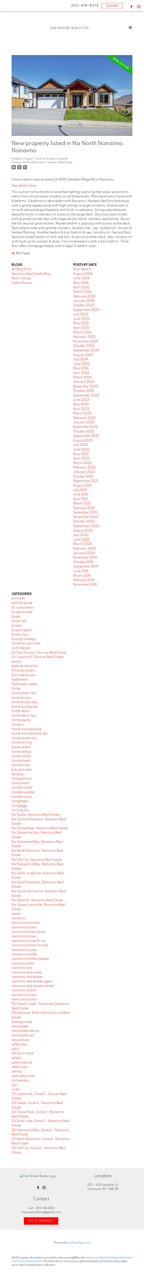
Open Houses (22, 282)
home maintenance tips (30, 733)
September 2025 (86, 310)
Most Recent (82, 269)
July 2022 (80, 445)
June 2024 (81, 364)
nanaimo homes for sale (30, 945)
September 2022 (86, 436)
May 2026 (81, 282)
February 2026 (84, 296)
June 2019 (80, 571)
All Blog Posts (21, 269)
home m (18, 724)
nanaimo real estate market (33, 986)
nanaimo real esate (26, 972)
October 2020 (84, 521)
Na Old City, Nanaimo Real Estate (37, 859)
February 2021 (84, 508)
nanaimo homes (24, 936)
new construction (24, 999)
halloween (20, 679)
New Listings (21, 278)
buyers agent (22, 630)
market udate (22, 787)
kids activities (22, 769)
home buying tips (25, 706)
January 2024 (84, 382)
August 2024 (83, 355)
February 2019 (84, 580)
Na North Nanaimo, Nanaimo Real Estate (47, 162)
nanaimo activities (26, 922)
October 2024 (83, 345)
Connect (112, 5)
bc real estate (22, 612)
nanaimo (18, 918)
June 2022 (81, 449)
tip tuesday (20, 1080)
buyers (17, 625)
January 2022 (84, 472)
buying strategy (24, 639)
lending (17, 774)
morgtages (20, 801)
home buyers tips (25, 702)
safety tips (19, 1044)
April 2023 (81, 409)
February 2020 (84, 548)
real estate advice (25, 1030)
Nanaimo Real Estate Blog (31, 273)
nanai (16, 913)
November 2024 (85, 341)
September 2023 (86, 395)
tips (14, 1085)
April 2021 (80, 499)
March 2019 (82, 575)
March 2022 (82, 463)
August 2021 (82, 485)
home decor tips (24, 715)
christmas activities (26, 643)
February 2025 (84, 336)
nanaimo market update (30, 958)
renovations (21, 1040)
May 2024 (81, 368)
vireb (15, 1089)
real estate (20, 1026)
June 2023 (81, 399)
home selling (21, 751)
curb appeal (21, 648)
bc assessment (23, 607)
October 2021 (83, 476)
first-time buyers (24, 675)
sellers (16, 1058)
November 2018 (85, 584)
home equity (21, 720)
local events (21, 783)
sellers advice (22, 1062)
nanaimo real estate (27, 976)
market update (23, 792)
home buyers (21, 697)
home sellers (21, 747)
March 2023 (82, 413)
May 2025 (81, 323)
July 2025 (80, 314)
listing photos (22, 778)
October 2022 (83, 431)
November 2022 (85, 427)
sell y (15, 1049)
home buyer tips (24, 693)
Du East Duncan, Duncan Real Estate (39, 652)
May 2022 (81, 454)
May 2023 (81, 404)
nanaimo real (22, 967)
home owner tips (24, 738)
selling (17, 1071)
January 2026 (84, 300)
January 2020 (84, 553)
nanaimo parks (23, 963)
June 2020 (81, 539)
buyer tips (19, 621)
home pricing (22, 742)
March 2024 (82, 377)
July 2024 (80, 359)
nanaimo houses (24, 950)
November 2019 (85, 557)
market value (22, 796)
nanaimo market (24, 954)
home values (21, 756)
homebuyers (21, 760)
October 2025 (83, 305)
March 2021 (82, 503)
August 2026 (83, 273)
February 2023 (84, 418)
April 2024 (81, 373)
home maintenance (26, 729)
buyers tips (20, 634)
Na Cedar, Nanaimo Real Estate (36, 814)
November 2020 (85, 517)
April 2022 (81, 458)
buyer (16, 616)
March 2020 (82, 544)
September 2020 (86, 526)
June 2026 (81, 278)
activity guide (22, 603)
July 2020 (81, 535)
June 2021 (80, 494)
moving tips (20, 810)
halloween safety (25, 684)
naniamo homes (24, 995)
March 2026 (82, 291)
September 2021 (85, 481)
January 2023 (84, 422)
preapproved (22, 1021)
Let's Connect (41, 1221)
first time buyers (23, 670)
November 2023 (85, 386)
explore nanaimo (25, 666)
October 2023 (83, 390)
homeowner (21, 765)
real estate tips (23, 1035)
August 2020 (83, 530)
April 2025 (81, 327)
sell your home (23, 1053)
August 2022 (83, 440)
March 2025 (82, 332)
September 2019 (85, 566)
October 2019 (83, 562)
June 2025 (81, 319)
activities (18, 598)
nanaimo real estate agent (32, 981)
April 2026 (81, 287)
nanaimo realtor (24, 990)
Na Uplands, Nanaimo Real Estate (37, 900)
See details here (24, 185)
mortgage (19, 805)
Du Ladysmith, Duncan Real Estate (37, 657)
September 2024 (86, 350)
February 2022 (84, 467)
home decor (21, 711)
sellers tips (19, 1067)
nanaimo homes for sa (28, 941)
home (16, 688)
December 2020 (85, 512)
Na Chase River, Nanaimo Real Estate (40, 828)
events (17, 661)
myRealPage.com (79, 1243)
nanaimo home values (29, 931)
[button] (131, 6)
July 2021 (80, 490)
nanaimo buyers (24, 927)
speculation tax (23, 1076)
